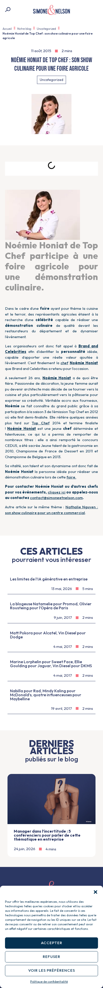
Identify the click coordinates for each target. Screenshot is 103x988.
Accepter (51, 942)
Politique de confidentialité (49, 981)
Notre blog (24, 29)
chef (64, 362)
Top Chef (41, 423)
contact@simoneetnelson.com (56, 497)
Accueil (7, 29)
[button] (95, 892)
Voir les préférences (51, 970)
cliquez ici (57, 492)
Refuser (51, 956)
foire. (71, 477)
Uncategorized (46, 29)
